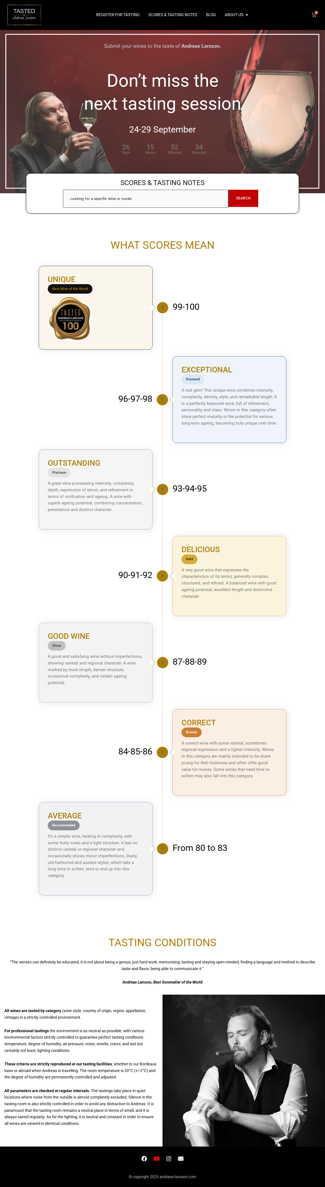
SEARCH (243, 198)
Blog (211, 14)
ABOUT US (234, 14)
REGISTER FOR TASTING (118, 14)
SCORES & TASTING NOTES (172, 14)
